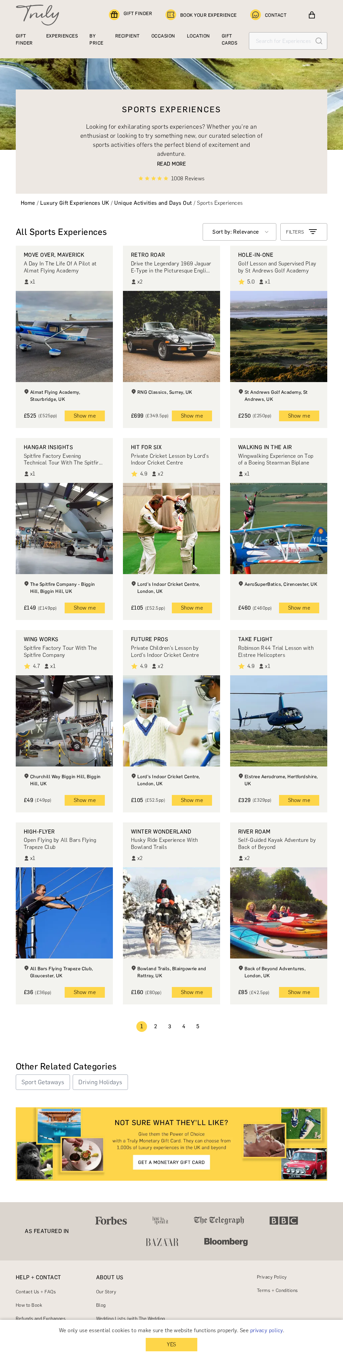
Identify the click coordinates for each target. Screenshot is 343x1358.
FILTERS (295, 232)
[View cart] (312, 15)
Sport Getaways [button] (42, 1082)
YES (171, 1344)
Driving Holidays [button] (100, 1082)
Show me (85, 416)
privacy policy (266, 1330)
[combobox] (239, 232)
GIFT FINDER (138, 13)
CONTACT (275, 15)
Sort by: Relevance (235, 232)
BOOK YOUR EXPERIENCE (208, 15)
